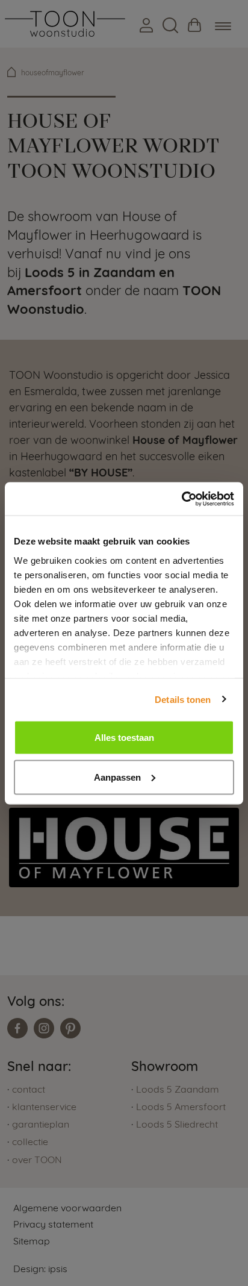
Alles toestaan (124, 737)
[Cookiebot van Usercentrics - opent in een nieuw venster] (181, 499)
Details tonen (183, 699)
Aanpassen (117, 777)
